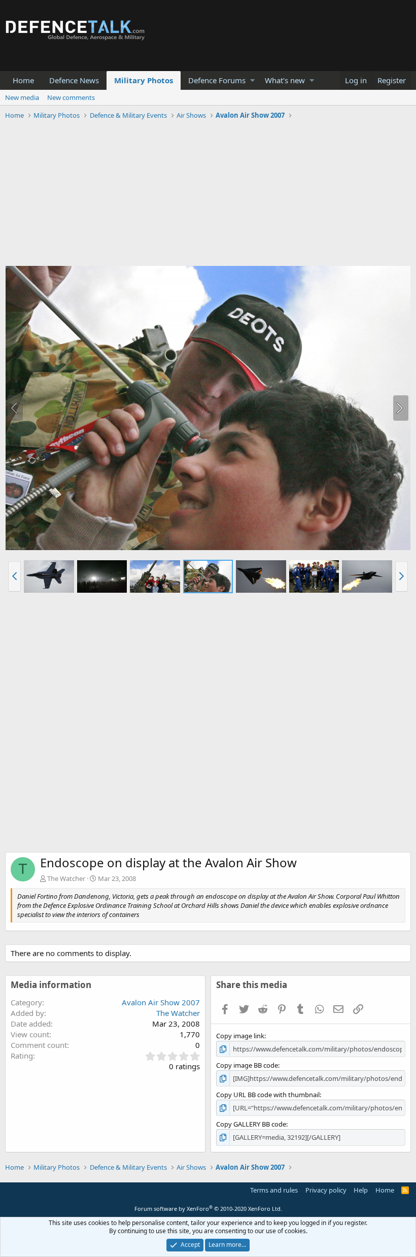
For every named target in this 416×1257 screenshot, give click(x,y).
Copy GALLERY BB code (251, 1124)
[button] (252, 80)
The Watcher (66, 878)
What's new (285, 80)
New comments (71, 97)
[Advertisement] (208, 194)
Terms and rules (274, 1190)
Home (23, 80)
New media (22, 97)
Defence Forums (217, 80)
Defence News (74, 80)
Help (361, 1190)
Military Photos (143, 80)
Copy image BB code (247, 1065)
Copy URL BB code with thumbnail (268, 1094)
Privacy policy (325, 1190)
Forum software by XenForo (208, 1208)
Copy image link (240, 1035)
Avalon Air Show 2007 (161, 1002)
